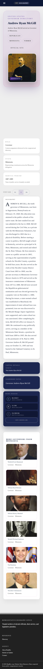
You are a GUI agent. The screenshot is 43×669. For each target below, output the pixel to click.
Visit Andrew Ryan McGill (13, 370)
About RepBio (6, 650)
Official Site (17, 48)
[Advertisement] (21, 112)
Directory (5, 639)
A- (15, 192)
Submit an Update (7, 652)
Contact (4, 655)
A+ (27, 192)
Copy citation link (21, 420)
